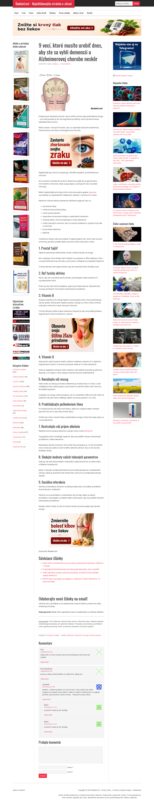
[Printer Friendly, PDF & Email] (50, 75)
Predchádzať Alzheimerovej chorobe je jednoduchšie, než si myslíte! (71, 569)
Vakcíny (15, 442)
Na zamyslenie (18, 396)
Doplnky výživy (18, 391)
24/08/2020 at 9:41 (46, 671)
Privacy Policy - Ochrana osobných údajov (116, 790)
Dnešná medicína (19, 386)
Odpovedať (44, 662)
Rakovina (52, 13)
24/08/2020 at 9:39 (46, 652)
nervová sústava (95, 635)
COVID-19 (16, 382)
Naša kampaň (18, 401)
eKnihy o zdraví (78, 13)
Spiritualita (16, 427)
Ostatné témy (18, 418)
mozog (85, 635)
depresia (92, 192)
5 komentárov (65, 64)
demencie (88, 431)
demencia (78, 635)
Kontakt (89, 13)
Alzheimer (70, 635)
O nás (24, 13)
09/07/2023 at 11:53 (50, 707)
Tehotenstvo (17, 437)
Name (69, 767)
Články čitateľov (18, 377)
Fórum (31, 13)
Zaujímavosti (17, 447)
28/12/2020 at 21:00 (48, 687)
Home (16, 13)
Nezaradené (17, 406)
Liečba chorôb (41, 13)
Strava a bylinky (64, 13)
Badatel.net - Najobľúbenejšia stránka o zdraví (44, 3)
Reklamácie (137, 790)
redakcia (55, 64)
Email (69, 772)
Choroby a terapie (52, 635)
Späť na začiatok (19, 790)
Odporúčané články (20, 410)
